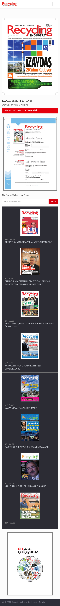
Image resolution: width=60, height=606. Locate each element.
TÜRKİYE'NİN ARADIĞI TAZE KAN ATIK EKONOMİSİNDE (28, 242)
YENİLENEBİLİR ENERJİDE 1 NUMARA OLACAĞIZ (25, 486)
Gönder (53, 202)
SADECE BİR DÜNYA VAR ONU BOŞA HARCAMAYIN (27, 447)
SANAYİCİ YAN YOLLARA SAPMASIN (21, 407)
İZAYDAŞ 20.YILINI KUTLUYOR (17, 101)
